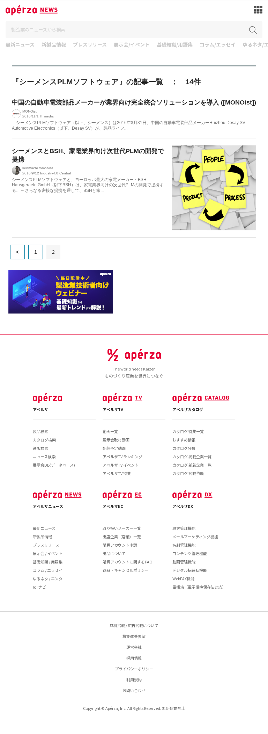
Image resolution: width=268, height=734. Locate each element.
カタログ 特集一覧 (188, 431)
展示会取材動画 (116, 439)
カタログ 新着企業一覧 (191, 465)
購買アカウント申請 (120, 545)
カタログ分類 (183, 448)
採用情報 (134, 658)
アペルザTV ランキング (122, 456)
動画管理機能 (183, 561)
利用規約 (134, 679)
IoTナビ (39, 587)
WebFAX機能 (183, 578)
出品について (114, 553)
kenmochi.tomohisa (37, 168)
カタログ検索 (44, 439)
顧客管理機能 (183, 528)
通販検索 (40, 448)
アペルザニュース (48, 506)
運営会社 (134, 647)
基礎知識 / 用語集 (47, 561)
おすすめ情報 (183, 439)
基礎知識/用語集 (175, 45)
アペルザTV (113, 409)
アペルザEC (113, 506)
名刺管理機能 (183, 545)
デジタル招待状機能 (189, 570)
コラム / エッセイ (47, 570)
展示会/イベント (132, 45)
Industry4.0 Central (55, 173)
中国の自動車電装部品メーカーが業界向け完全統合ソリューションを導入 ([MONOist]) (134, 102)
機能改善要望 (134, 636)
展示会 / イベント (47, 553)
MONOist (29, 111)
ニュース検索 (44, 456)
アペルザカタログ (187, 409)
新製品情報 (54, 45)
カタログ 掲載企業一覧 (191, 456)
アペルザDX (182, 506)
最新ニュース (20, 45)
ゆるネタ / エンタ (47, 578)
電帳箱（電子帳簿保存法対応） (199, 587)
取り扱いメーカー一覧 (122, 528)
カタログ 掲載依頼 (188, 473)
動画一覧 (110, 431)
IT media (47, 116)
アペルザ (40, 409)
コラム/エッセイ (218, 45)
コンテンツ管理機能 (189, 553)
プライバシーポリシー (134, 668)
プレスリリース (90, 45)
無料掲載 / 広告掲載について (134, 625)
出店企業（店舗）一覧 (122, 536)
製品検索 (40, 431)
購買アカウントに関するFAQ (127, 561)
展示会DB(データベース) (54, 465)
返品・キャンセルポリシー (126, 570)
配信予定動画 (114, 448)
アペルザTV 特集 (117, 473)
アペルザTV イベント (121, 465)
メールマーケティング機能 (195, 536)
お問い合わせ (134, 690)
